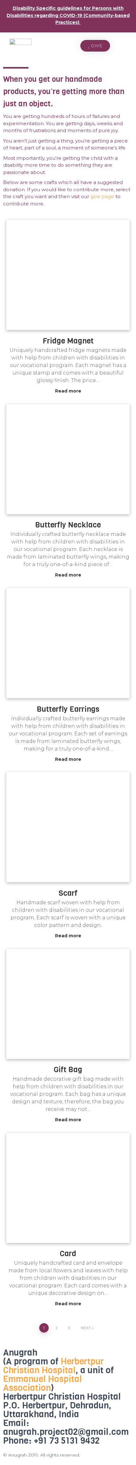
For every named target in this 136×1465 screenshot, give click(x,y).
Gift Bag (68, 1070)
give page (102, 196)
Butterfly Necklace (68, 525)
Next (86, 1327)
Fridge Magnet (68, 341)
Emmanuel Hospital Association (42, 1383)
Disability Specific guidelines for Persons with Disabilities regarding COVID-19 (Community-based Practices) (68, 15)
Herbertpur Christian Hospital (53, 1366)
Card (68, 1254)
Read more (68, 391)
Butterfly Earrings (68, 709)
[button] (95, 46)
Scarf (68, 893)
